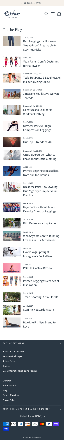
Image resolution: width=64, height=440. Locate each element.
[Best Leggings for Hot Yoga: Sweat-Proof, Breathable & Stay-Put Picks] (12, 41)
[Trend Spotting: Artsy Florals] (12, 297)
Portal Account (9, 385)
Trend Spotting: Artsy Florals (40, 297)
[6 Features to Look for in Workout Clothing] (12, 110)
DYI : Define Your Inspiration (40, 223)
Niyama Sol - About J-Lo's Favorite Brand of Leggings (39, 209)
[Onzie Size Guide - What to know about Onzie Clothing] (12, 155)
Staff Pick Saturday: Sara (38, 310)
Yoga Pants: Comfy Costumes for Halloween (41, 64)
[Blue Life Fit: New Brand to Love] (12, 323)
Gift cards (7, 380)
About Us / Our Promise (13, 351)
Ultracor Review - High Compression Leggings (37, 128)
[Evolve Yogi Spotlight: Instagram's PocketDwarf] (12, 252)
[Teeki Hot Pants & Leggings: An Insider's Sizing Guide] (12, 78)
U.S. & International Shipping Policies (20, 370)
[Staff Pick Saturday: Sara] (12, 310)
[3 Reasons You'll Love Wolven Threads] (12, 94)
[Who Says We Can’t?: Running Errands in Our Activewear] (12, 236)
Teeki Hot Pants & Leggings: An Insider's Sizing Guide (42, 80)
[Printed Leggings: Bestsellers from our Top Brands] (12, 171)
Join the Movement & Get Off (26, 409)
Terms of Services (11, 395)
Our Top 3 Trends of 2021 (38, 142)
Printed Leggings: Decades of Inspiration (41, 283)
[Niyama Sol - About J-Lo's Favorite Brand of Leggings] (12, 207)
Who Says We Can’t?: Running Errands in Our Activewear (41, 238)
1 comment (27, 73)
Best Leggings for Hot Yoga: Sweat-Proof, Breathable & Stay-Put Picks (40, 45)
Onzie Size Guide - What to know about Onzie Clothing (39, 157)
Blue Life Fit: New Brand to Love (39, 324)
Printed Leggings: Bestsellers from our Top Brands (41, 173)
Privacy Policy (9, 400)
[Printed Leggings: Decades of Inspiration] (12, 281)
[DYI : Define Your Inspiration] (12, 223)
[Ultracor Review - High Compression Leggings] (12, 126)
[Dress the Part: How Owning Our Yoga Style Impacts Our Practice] (12, 187)
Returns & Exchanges (12, 356)
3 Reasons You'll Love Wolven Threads (41, 96)
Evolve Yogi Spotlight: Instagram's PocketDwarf (39, 254)
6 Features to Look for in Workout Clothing (38, 112)
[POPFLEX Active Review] (12, 268)
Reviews (6, 366)
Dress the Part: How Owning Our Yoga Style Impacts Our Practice (40, 191)
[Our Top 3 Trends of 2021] (12, 142)
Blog (5, 390)
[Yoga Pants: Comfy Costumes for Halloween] (12, 62)
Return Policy (9, 361)
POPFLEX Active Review (37, 268)
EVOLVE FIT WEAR (14, 343)
